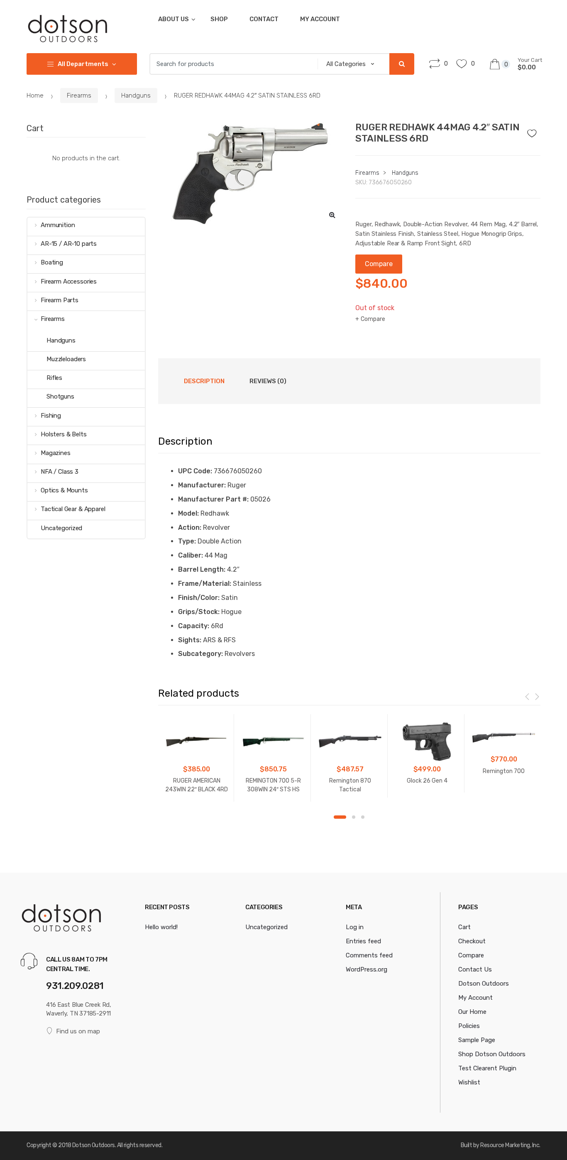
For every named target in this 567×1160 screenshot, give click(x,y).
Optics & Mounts (64, 490)
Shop (219, 19)
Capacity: (193, 626)
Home (35, 95)
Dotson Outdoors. (94, 1145)
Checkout (472, 941)
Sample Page (476, 1040)
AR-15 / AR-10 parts (69, 243)
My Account (320, 19)
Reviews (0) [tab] (267, 381)
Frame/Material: (204, 583)
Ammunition (58, 225)
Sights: (189, 640)
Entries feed (363, 941)
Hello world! (161, 927)
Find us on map (78, 1031)
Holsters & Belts (64, 434)
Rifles (54, 378)
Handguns (136, 95)
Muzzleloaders (66, 359)
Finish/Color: (199, 598)
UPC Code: (195, 471)
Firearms (79, 95)
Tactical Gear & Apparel (73, 509)
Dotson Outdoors (483, 983)
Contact (264, 19)
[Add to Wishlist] (535, 131)
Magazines (56, 453)
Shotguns (60, 396)
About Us (173, 19)
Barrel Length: (201, 569)
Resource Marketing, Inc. (510, 1145)
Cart (464, 927)
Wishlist (469, 1082)
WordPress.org (366, 969)
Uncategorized (61, 528)
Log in (355, 927)
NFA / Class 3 (59, 471)
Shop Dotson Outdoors (491, 1054)
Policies (469, 1026)
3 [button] (362, 817)
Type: (187, 541)
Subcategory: (200, 654)
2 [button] (353, 817)
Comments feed (369, 955)
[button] (332, 214)
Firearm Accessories (69, 281)
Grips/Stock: (199, 612)
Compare (373, 319)
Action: (189, 527)
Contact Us (475, 969)
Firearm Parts (59, 300)
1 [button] (340, 817)
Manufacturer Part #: (213, 499)
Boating (52, 262)
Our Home (472, 1012)
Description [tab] (204, 381)
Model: (188, 513)
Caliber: (190, 555)
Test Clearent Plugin (487, 1068)
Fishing (51, 415)
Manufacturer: (202, 485)
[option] (250, 173)
